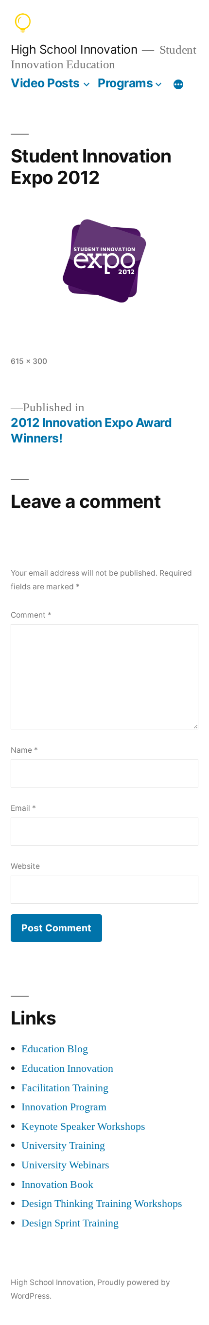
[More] (178, 85)
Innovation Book (57, 1184)
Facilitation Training (64, 1088)
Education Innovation (67, 1068)
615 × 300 (29, 361)
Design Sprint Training (70, 1223)
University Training (63, 1145)
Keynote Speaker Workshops (83, 1126)
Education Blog (54, 1049)
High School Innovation (74, 49)
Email (23, 808)
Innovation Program (63, 1107)
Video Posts (45, 83)
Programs (125, 83)
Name (24, 750)
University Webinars (65, 1165)
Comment (31, 615)
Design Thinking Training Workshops (101, 1203)
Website (25, 866)
